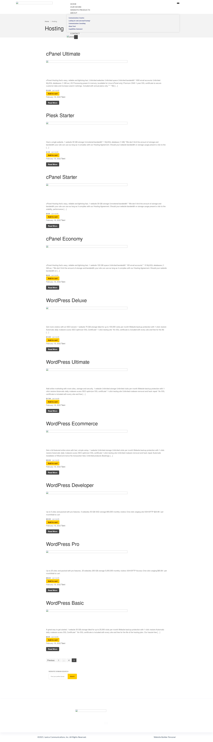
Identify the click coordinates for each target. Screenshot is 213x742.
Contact (75, 34)
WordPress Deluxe (66, 299)
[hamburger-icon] (178, 3)
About (73, 13)
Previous (50, 660)
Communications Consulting (77, 23)
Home (47, 21)
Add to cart (53, 93)
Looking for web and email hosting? (79, 20)
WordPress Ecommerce (72, 423)
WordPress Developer (70, 484)
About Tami (72, 26)
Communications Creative (76, 18)
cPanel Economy (64, 238)
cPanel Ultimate (63, 53)
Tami (63, 97)
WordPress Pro (62, 543)
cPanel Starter (61, 176)
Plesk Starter (60, 115)
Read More (52, 102)
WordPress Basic (65, 602)
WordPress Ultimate (67, 361)
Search (72, 676)
